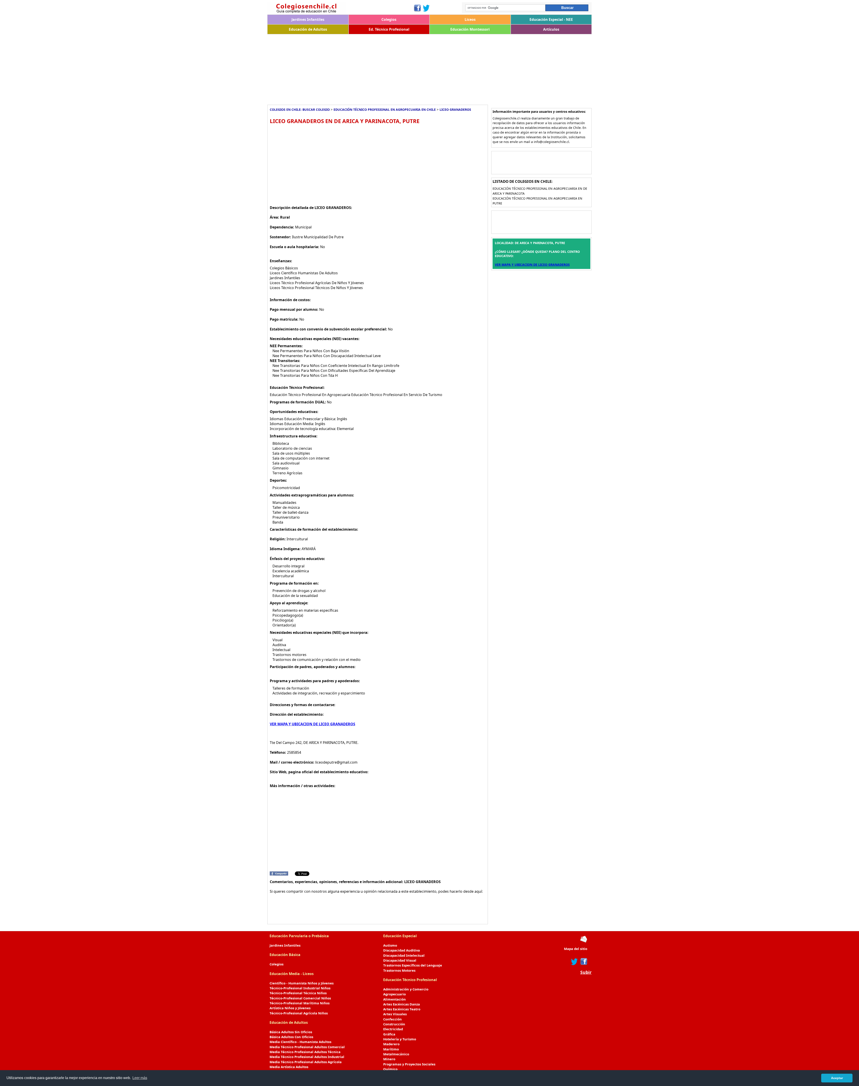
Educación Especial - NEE (551, 19)
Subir (586, 972)
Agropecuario (394, 994)
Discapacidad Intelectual (404, 955)
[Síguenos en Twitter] (426, 8)
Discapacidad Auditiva (401, 950)
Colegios (388, 19)
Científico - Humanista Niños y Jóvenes (302, 983)
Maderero (391, 1044)
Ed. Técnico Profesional (389, 29)
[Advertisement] (401, 67)
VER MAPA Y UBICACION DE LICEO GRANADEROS (312, 724)
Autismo (390, 945)
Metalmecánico (396, 1054)
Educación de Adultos (308, 29)
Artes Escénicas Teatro (401, 1009)
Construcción (394, 1024)
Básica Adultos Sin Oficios (291, 1032)
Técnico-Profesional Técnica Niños (298, 993)
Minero (389, 1059)
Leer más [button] (139, 1078)
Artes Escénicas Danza (401, 1004)
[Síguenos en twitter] (574, 961)
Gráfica (389, 1034)
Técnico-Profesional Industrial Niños (300, 988)
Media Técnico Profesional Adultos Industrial (307, 1056)
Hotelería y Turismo (399, 1039)
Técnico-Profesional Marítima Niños (300, 1003)
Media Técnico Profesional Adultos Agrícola (306, 1062)
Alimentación (394, 999)
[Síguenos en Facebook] (417, 8)
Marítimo (391, 1049)
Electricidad (393, 1029)
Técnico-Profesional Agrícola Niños (299, 1013)
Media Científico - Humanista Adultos (300, 1041)
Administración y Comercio (405, 989)
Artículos (551, 29)
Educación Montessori (470, 29)
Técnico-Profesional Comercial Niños (300, 998)
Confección (392, 1019)
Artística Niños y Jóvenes (290, 1008)
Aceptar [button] (837, 1078)
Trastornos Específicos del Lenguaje (412, 965)
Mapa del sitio (575, 948)
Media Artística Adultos (289, 1067)
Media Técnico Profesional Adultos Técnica (305, 1052)
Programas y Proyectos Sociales (409, 1064)
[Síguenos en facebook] (583, 961)
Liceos (470, 19)
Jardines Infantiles (307, 19)
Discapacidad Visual (399, 960)
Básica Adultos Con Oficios (291, 1037)
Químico (390, 1069)
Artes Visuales (395, 1014)
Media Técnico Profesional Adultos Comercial (307, 1047)
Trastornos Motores (399, 970)
